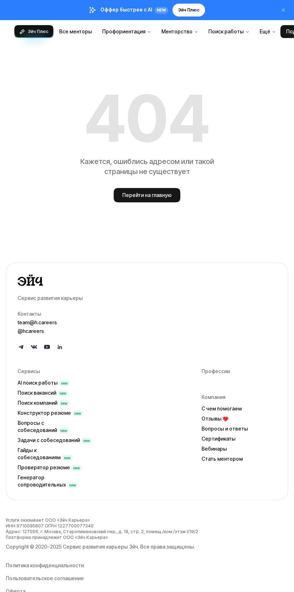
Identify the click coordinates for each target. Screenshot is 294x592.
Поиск (42, 393)
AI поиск (43, 383)
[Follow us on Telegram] (21, 347)
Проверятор (49, 467)
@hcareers (31, 331)
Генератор (47, 481)
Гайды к (44, 453)
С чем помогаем (221, 408)
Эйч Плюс (188, 10)
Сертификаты (218, 439)
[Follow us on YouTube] (47, 347)
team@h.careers (37, 322)
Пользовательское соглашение (45, 578)
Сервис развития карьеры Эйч (100, 547)
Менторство (177, 31)
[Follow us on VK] (34, 347)
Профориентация (124, 31)
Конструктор (49, 413)
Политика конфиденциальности (45, 565)
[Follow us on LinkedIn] (59, 347)
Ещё (265, 31)
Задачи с (54, 440)
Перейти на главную (147, 195)
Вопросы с (42, 426)
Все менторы (75, 31)
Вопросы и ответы (224, 429)
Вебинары (214, 449)
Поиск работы (226, 31)
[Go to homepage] (147, 280)
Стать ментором (222, 459)
